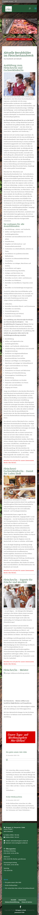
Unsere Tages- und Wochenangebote (17, 736)
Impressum (22, 900)
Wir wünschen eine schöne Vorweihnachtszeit (19, 888)
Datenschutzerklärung (12, 902)
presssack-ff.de (19, 912)
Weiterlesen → (10, 790)
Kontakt (13, 900)
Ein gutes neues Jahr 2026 (16, 752)
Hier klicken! (18, 741)
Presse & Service (27, 902)
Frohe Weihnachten (14, 797)
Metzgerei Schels (20, 910)
